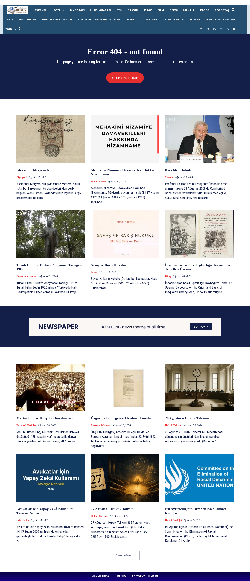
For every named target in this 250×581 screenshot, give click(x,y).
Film (160, 10)
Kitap (148, 10)
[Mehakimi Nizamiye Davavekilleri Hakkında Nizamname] (125, 139)
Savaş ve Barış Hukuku (108, 265)
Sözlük (59, 10)
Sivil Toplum (174, 19)
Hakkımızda (43, 2)
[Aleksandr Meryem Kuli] (50, 139)
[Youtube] (121, 2)
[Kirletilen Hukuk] (199, 139)
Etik (119, 10)
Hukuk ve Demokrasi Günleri (99, 19)
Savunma (152, 19)
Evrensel (41, 10)
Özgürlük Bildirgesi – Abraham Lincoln (121, 418)
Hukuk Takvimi (173, 425)
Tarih (9, 19)
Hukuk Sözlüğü (173, 520)
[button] (238, 10)
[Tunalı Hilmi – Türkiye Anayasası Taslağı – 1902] (50, 234)
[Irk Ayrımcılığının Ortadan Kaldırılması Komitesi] (199, 478)
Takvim (133, 10)
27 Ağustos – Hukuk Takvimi (113, 509)
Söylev (195, 19)
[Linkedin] (101, 2)
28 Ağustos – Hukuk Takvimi (187, 418)
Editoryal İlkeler (71, 2)
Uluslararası (100, 10)
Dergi (174, 10)
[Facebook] (89, 2)
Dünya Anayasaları (57, 19)
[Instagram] (95, 2)
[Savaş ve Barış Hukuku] (125, 234)
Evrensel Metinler (26, 425)
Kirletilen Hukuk (178, 170)
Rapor (204, 10)
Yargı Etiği (13, 29)
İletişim (56, 2)
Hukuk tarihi (98, 181)
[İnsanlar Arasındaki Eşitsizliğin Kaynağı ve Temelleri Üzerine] (199, 234)
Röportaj (222, 10)
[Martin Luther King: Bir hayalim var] (50, 387)
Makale (189, 10)
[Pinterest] (108, 2)
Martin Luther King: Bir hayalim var (44, 418)
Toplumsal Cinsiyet (220, 19)
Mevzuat (133, 19)
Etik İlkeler (22, 520)
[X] (114, 2)
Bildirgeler (28, 19)
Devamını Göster (124, 555)
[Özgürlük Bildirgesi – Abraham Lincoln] (125, 387)
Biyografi (77, 10)
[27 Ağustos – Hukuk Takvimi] (125, 478)
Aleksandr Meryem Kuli (34, 170)
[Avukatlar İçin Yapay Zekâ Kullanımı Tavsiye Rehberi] (50, 478)
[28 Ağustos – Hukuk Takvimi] (199, 387)
